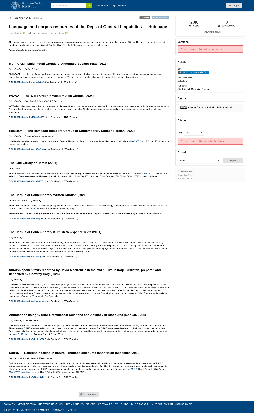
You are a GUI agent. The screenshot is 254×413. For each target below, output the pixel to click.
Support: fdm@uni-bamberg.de (171, 404)
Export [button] (233, 160)
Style (180, 133)
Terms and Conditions (80, 404)
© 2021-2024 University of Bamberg (27, 410)
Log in (235, 5)
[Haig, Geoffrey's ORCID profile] (24, 32)
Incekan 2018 (30, 208)
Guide (124, 404)
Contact (58, 410)
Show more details (212, 32)
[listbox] (194, 133)
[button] (210, 108)
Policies (9, 404)
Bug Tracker (139, 404)
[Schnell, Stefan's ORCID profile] (66, 32)
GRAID (134, 369)
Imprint (72, 410)
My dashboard (119, 5)
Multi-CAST (134, 141)
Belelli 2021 (148, 173)
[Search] (89, 5)
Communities (102, 5)
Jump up (91, 394)
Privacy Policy (108, 404)
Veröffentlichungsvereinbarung (40, 404)
